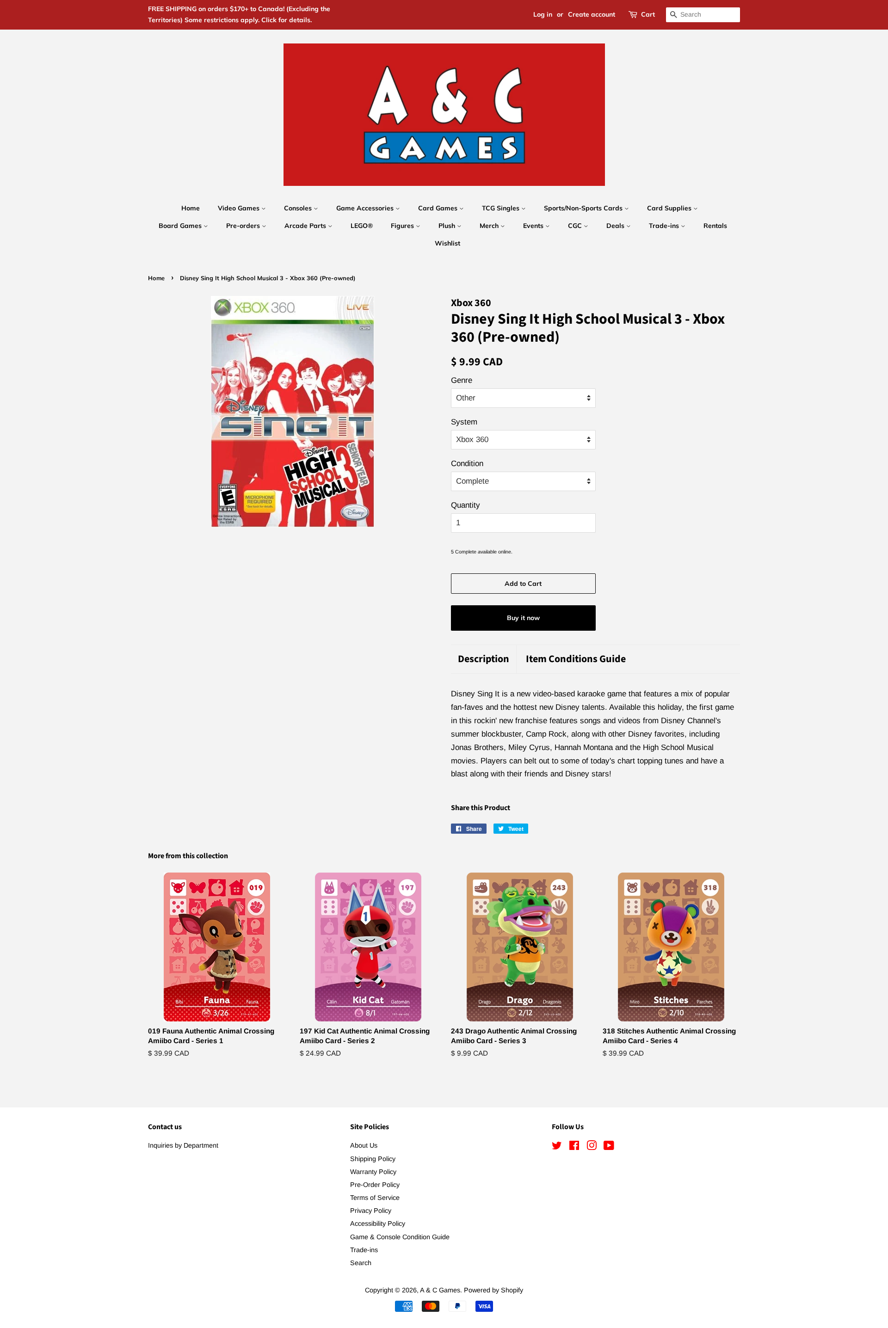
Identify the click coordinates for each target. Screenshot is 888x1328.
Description (483, 659)
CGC (576, 225)
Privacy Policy (370, 1210)
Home (190, 208)
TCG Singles (501, 208)
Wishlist (447, 243)
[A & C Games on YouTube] (609, 1147)
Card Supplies (670, 208)
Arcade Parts (306, 225)
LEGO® (362, 225)
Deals (616, 225)
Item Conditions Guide (576, 659)
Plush (447, 225)
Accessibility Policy (377, 1223)
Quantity (465, 505)
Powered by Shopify (493, 1290)
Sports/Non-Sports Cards (584, 208)
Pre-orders (244, 225)
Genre (461, 380)
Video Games (239, 208)
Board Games (181, 225)
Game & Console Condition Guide (400, 1237)
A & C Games (440, 1290)
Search (360, 1263)
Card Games (438, 208)
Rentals (715, 225)
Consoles (299, 208)
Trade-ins (665, 225)
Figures (403, 225)
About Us (363, 1145)
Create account (591, 14)
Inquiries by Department (183, 1145)
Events (534, 225)
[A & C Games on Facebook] (574, 1147)
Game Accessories (365, 208)
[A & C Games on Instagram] (591, 1147)
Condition (467, 463)
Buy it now (523, 618)
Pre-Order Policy (375, 1184)
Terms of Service (375, 1197)
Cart (648, 14)
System (464, 422)
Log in (542, 14)
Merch (490, 225)
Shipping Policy (372, 1158)
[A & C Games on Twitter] (557, 1147)
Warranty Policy (373, 1171)
